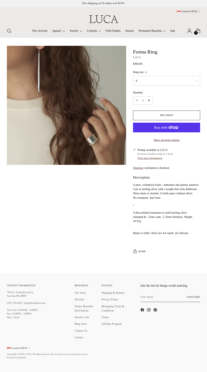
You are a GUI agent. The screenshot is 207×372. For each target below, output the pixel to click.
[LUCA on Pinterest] (155, 310)
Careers (79, 337)
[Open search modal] (9, 31)
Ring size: (140, 72)
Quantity (138, 92)
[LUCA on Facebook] (142, 310)
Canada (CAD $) (189, 11)
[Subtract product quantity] (136, 101)
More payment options (167, 140)
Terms (105, 317)
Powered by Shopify (16, 357)
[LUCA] (103, 19)
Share (142, 251)
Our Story (80, 292)
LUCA (137, 57)
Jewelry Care (82, 317)
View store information (149, 158)
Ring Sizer (81, 323)
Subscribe (193, 297)
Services (79, 299)
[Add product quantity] (149, 101)
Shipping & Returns (112, 292)
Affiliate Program (111, 323)
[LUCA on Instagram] (149, 310)
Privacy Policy (109, 299)
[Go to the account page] (189, 31)
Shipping (138, 167)
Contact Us (81, 330)
